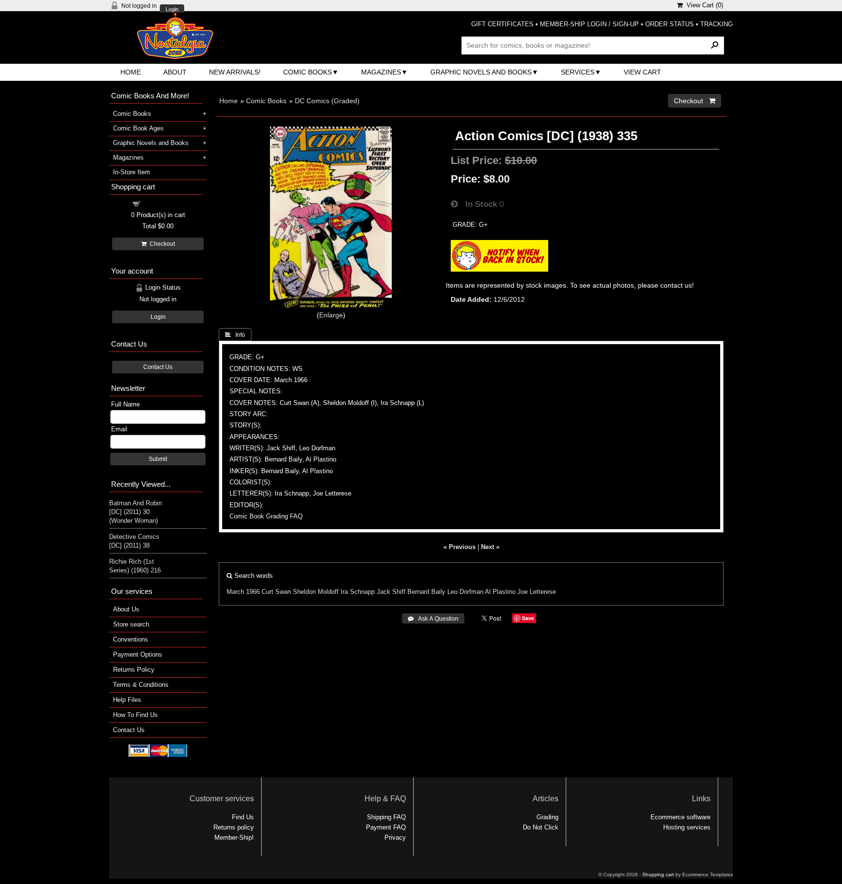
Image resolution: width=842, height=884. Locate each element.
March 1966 (243, 591)
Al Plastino (500, 591)
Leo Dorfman (465, 591)
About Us (126, 609)
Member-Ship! (234, 837)
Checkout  (694, 100)
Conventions (130, 639)
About (175, 72)
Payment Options (137, 654)
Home (130, 72)
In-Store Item (131, 172)
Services (577, 72)
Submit (158, 459)
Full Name (125, 404)
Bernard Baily (426, 591)
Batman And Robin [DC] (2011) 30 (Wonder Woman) (135, 511)
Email (119, 429)
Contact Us (157, 367)
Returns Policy (133, 669)
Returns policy (233, 827)
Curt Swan (276, 591)
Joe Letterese (536, 591)
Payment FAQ (386, 827)
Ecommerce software (680, 817)
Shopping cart (163, 203)
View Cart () (703, 5)
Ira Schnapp (358, 591)
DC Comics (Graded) (327, 101)
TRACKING (716, 24)
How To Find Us (135, 714)
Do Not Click (540, 827)
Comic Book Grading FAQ (266, 516)
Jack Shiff (391, 591)
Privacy (395, 837)
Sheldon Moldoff (316, 591)
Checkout (161, 244)
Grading (547, 817)
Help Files (127, 699)
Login (172, 9)
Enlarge (331, 315)
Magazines (381, 72)
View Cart (642, 72)
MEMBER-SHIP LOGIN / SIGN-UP (589, 24)
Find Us (243, 817)
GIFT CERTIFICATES (502, 24)
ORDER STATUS (669, 24)
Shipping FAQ (386, 817)
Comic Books (307, 72)
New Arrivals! (235, 72)
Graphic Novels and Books (481, 72)
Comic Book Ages (138, 128)
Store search (131, 624)
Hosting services (686, 827)
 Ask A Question (433, 619)
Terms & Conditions (141, 684)
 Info (235, 335)
